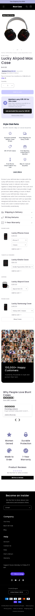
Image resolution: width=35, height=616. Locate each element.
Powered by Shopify (18, 605)
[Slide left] (14, 50)
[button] (4, 7)
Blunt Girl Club (8, 526)
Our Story (7, 521)
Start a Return (8, 554)
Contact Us (7, 546)
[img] (18, 398)
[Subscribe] (29, 508)
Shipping (3, 73)
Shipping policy (28, 608)
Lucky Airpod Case (20, 282)
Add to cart (16, 249)
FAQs (5, 550)
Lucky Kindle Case (20, 260)
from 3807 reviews (9, 400)
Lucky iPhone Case (20, 233)
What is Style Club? (17, 115)
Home (3, 53)
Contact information (18, 611)
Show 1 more (17, 319)
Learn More (17, 172)
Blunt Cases (9, 605)
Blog (5, 530)
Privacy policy (8, 608)
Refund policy (29, 605)
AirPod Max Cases (11, 53)
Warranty (7, 558)
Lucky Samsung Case (22, 304)
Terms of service (18, 608)
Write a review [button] (17, 478)
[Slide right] (21, 50)
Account (6, 542)
